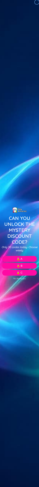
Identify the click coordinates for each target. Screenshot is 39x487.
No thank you (19, 278)
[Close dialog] (37, 2)
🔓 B (19, 265)
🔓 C (19, 272)
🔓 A (19, 258)
